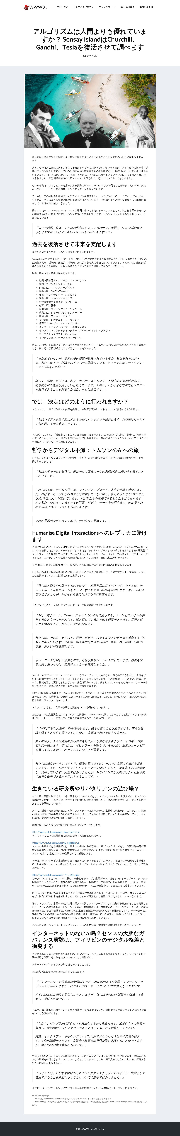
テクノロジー (105, 7)
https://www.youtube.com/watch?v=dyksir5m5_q (55, 832)
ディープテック (42, 1095)
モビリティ (62, 7)
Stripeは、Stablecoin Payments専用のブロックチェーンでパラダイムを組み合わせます (73, 1098)
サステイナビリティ (83, 7)
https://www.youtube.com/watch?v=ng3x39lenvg (55, 843)
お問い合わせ (146, 7)
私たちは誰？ (128, 7)
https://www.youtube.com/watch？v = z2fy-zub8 (55, 875)
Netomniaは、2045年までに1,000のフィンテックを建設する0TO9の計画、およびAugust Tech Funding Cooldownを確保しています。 (89, 1103)
